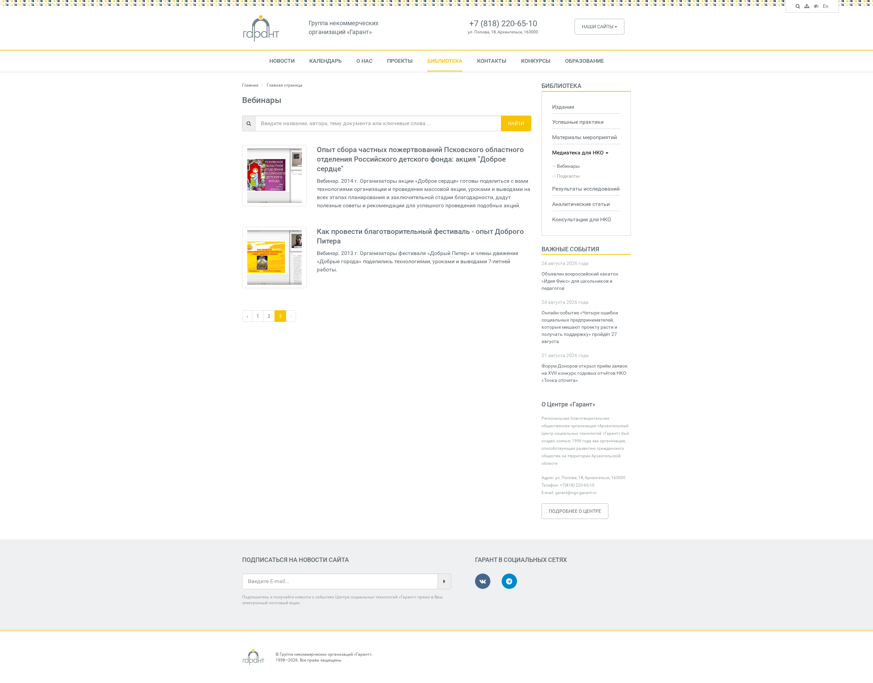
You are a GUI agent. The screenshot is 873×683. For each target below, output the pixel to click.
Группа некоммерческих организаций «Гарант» (326, 654)
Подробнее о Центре (575, 511)
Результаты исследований (586, 188)
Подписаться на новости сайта (295, 559)
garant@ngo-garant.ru (575, 492)
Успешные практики (578, 122)
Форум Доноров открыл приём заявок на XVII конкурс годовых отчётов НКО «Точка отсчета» (585, 373)
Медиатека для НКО (578, 152)
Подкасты (568, 176)
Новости (282, 61)
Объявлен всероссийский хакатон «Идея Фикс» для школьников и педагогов (580, 281)
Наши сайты (598, 26)
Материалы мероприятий (584, 137)
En (826, 7)
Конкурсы (535, 61)
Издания (563, 107)
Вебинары (568, 166)
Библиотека (444, 61)
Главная (250, 85)
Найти (516, 123)
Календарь (325, 61)
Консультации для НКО (581, 219)
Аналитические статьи (581, 204)
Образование (584, 61)
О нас (364, 61)
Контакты (491, 61)
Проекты (400, 61)
